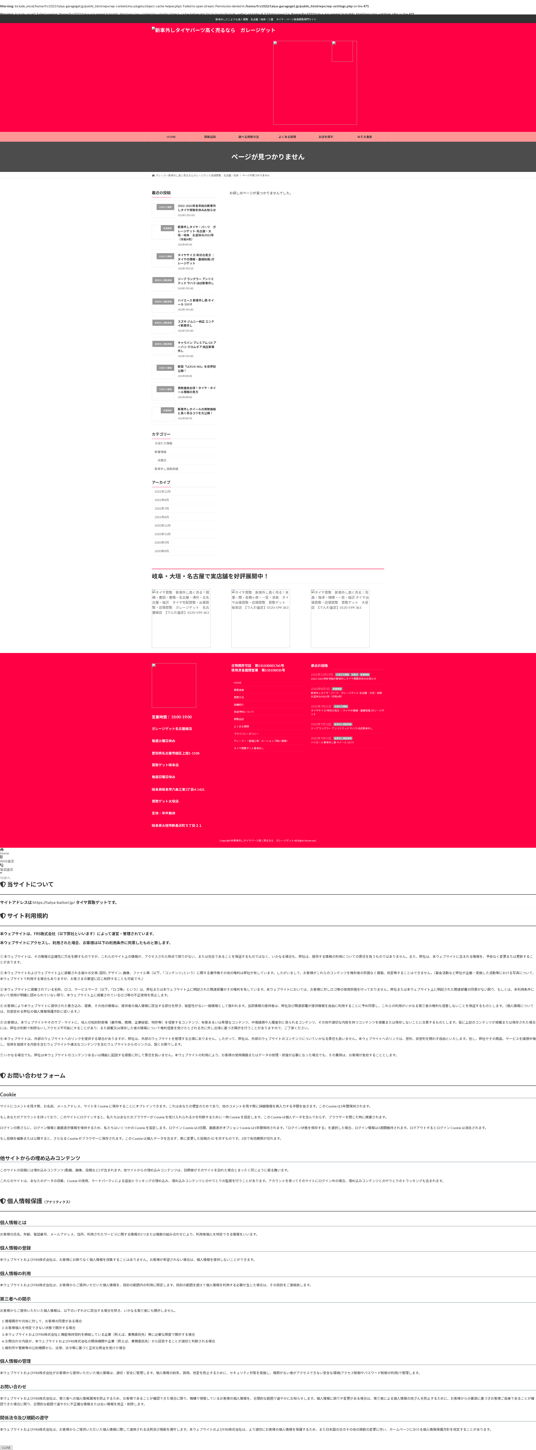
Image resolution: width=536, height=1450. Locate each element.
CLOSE (6, 1447)
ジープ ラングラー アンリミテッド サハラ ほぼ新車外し (342, 728)
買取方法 (239, 697)
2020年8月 (162, 551)
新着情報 (160, 452)
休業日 (162, 460)
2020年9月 (162, 542)
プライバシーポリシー (246, 733)
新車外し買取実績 (166, 469)
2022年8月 (162, 500)
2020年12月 (163, 525)
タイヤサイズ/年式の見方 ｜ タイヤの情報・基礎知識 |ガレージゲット (196, 259)
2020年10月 (163, 534)
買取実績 (239, 690)
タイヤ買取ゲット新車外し (249, 748)
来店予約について (244, 711)
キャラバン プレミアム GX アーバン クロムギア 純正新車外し (197, 347)
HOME (238, 682)
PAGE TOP (520, 1403)
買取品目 (239, 719)
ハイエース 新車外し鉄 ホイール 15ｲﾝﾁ (332, 742)
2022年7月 (162, 508)
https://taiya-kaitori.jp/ (54, 902)
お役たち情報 (163, 443)
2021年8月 (162, 517)
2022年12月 (163, 491)
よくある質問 (241, 726)
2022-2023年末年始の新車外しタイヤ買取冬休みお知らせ (343, 678)
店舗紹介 (239, 704)
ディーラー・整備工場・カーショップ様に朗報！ (261, 741)
